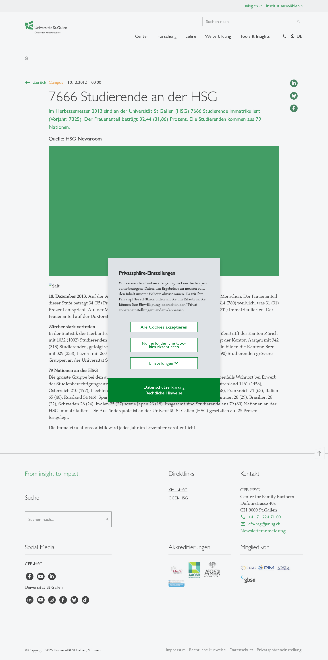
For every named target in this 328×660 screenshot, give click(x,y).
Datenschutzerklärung (164, 387)
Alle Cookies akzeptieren (164, 327)
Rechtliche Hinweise (163, 393)
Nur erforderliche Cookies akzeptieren (164, 344)
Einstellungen (161, 363)
